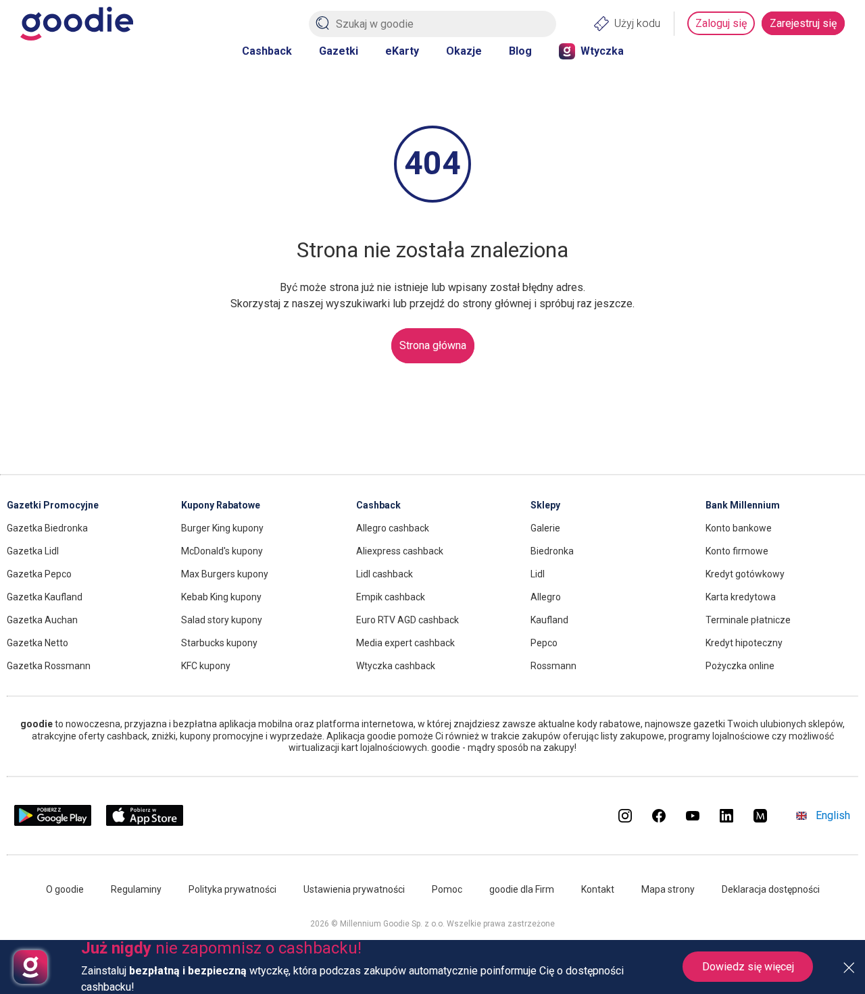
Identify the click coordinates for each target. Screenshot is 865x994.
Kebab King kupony (221, 597)
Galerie (545, 528)
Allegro (545, 597)
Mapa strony (668, 889)
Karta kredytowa (741, 597)
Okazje (464, 51)
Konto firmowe (737, 551)
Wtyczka (602, 51)
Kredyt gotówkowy (745, 574)
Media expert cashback (405, 642)
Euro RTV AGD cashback (407, 619)
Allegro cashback (392, 528)
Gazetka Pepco (39, 574)
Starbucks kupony (219, 642)
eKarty (402, 51)
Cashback (267, 51)
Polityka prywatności (232, 889)
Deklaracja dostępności (771, 889)
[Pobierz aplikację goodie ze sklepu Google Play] (53, 822)
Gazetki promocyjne (53, 505)
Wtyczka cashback (395, 665)
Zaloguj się (721, 23)
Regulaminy (136, 889)
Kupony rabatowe (220, 505)
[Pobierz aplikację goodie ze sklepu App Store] (145, 822)
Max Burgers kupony (224, 574)
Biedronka (552, 551)
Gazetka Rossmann (49, 665)
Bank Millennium (743, 505)
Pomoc (447, 889)
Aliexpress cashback (399, 551)
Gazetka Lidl (33, 551)
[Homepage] (76, 24)
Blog (520, 51)
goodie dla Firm (521, 889)
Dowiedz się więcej (748, 966)
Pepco (544, 642)
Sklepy (545, 505)
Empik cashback (390, 597)
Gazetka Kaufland (44, 597)
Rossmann (553, 665)
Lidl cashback (384, 574)
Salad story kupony (221, 619)
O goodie (65, 889)
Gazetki (338, 51)
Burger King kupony (222, 528)
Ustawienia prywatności (354, 889)
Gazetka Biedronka (47, 528)
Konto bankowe (739, 528)
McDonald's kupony (222, 551)
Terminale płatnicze (748, 619)
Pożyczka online (740, 665)
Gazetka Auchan (42, 619)
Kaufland (549, 619)
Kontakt (597, 889)
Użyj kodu (637, 23)
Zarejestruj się (803, 23)
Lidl (537, 574)
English (833, 815)
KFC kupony (205, 665)
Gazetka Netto (37, 642)
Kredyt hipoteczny (744, 642)
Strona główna (432, 345)
